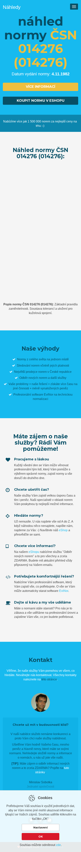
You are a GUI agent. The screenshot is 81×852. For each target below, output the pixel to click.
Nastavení (40, 827)
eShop (63, 530)
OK (40, 836)
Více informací (40, 87)
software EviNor (42, 394)
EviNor (63, 590)
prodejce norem (36, 371)
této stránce (49, 679)
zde (58, 845)
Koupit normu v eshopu (40, 101)
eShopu (34, 551)
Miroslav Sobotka (40, 782)
